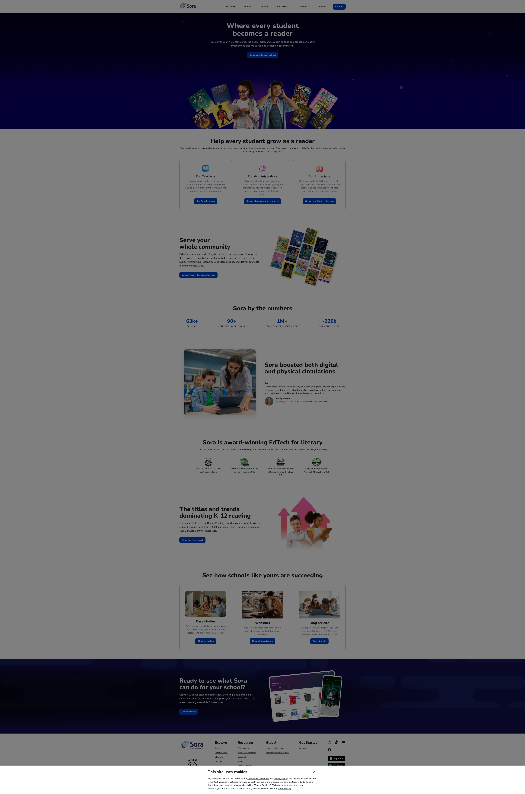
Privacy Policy (280, 778)
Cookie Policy (284, 788)
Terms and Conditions (258, 778)
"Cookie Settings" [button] (262, 785)
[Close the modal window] (314, 772)
